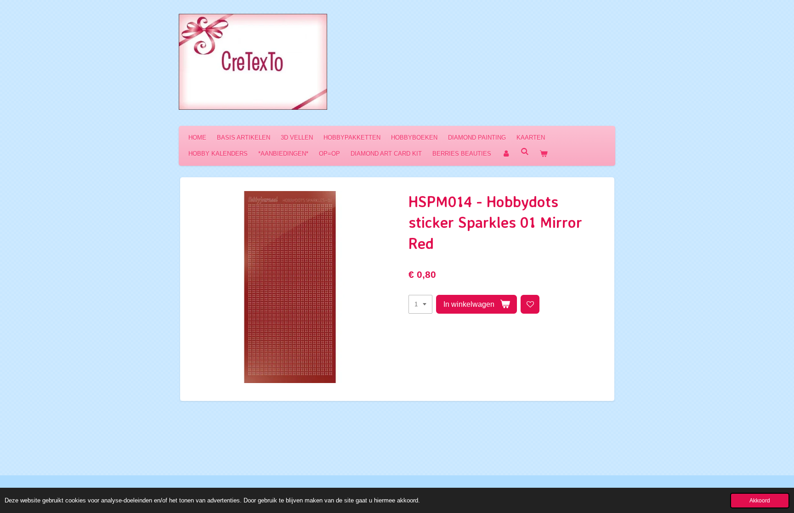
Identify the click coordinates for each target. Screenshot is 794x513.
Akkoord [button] (759, 500)
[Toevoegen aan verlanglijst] (530, 304)
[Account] (506, 154)
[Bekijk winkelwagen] (543, 154)
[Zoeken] (524, 152)
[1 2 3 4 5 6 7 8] (420, 304)
